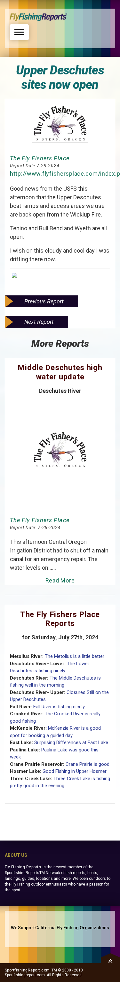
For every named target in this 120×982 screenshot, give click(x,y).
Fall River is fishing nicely (59, 707)
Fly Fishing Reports (23, 867)
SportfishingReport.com (27, 970)
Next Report (39, 321)
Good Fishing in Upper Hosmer (75, 771)
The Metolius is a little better (74, 656)
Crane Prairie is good (87, 764)
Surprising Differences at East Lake (71, 742)
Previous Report (44, 301)
